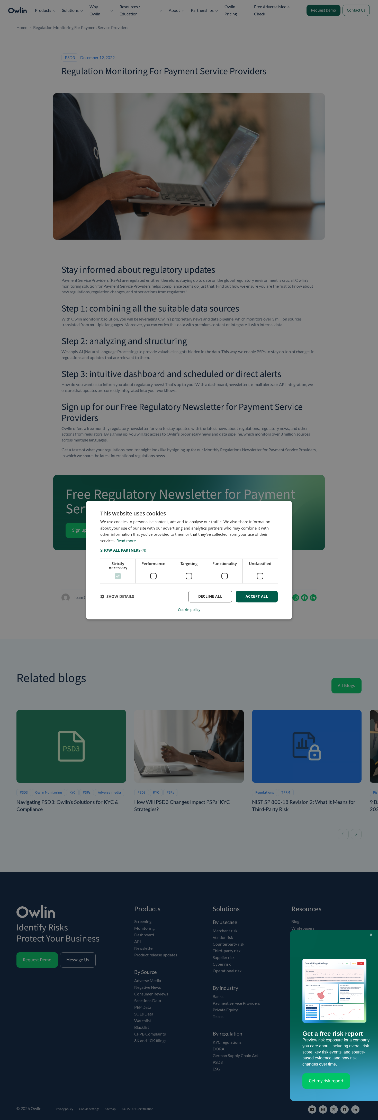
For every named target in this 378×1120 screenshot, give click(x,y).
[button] (189, 550)
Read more (126, 540)
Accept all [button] (257, 596)
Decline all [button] (210, 596)
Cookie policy (189, 609)
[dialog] (189, 560)
